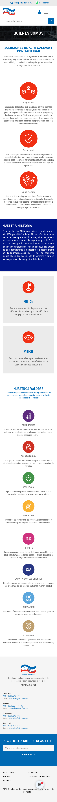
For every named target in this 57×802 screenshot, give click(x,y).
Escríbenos (44, 3)
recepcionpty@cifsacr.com (19, 708)
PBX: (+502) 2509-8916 (11, 726)
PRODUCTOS (33, 772)
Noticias (6, 776)
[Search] (51, 21)
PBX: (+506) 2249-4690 (11, 696)
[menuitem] (21, 3)
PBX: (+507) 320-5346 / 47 (13, 706)
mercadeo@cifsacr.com (18, 698)
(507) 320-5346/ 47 (23, 2)
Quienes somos (9, 772)
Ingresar (39, 12)
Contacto (7, 780)
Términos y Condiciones (39, 776)
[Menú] (44, 12)
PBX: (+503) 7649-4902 (11, 716)
